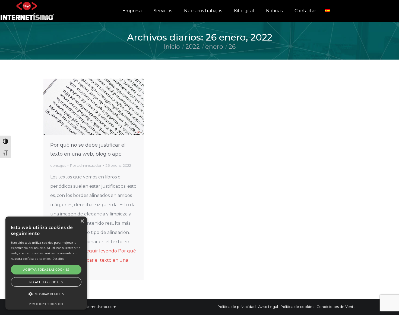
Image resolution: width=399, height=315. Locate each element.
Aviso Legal (268, 306)
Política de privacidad (236, 306)
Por (86, 165)
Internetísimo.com (100, 306)
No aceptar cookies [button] (46, 282)
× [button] (82, 221)
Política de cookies (297, 306)
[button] (46, 294)
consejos (58, 165)
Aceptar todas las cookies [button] (46, 269)
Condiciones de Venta (336, 306)
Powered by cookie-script (46, 304)
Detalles (58, 259)
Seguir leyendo (93, 260)
